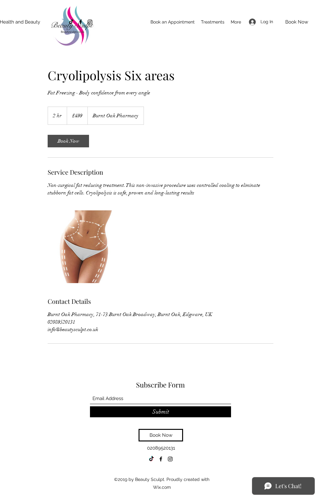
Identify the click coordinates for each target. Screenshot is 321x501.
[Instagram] (90, 22)
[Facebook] (80, 22)
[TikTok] (71, 22)
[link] (68, 141)
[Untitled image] (84, 246)
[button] (213, 22)
